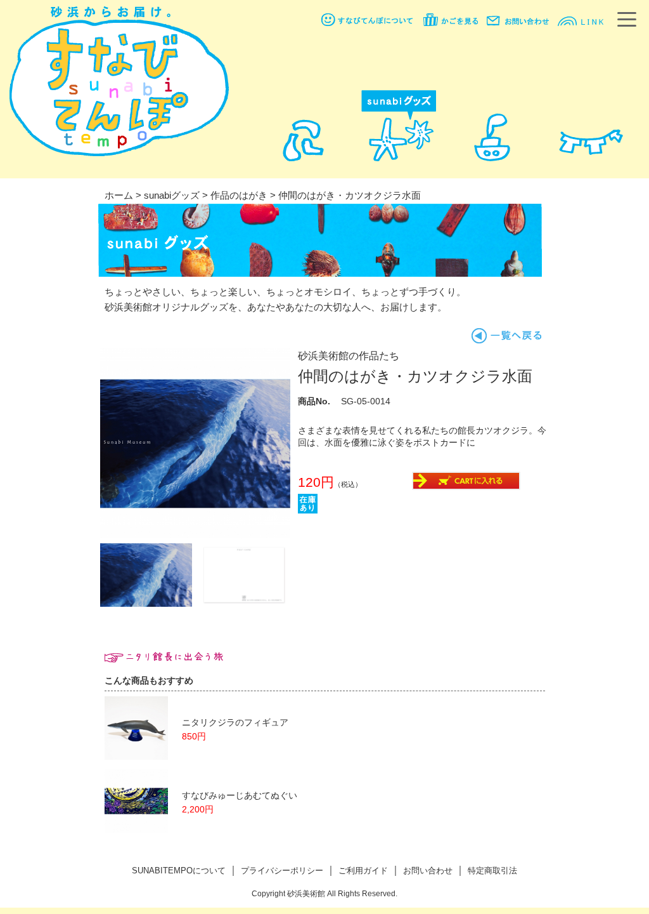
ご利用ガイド (363, 870)
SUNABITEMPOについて (179, 870)
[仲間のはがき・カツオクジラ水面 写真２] (146, 603)
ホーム (119, 195)
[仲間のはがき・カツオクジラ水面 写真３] (244, 603)
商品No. (314, 401)
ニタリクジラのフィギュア (235, 722)
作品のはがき (238, 195)
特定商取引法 (492, 870)
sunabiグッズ (172, 195)
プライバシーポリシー (282, 870)
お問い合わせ (428, 870)
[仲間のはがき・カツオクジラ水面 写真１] (195, 534)
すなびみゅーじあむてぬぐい (239, 795)
